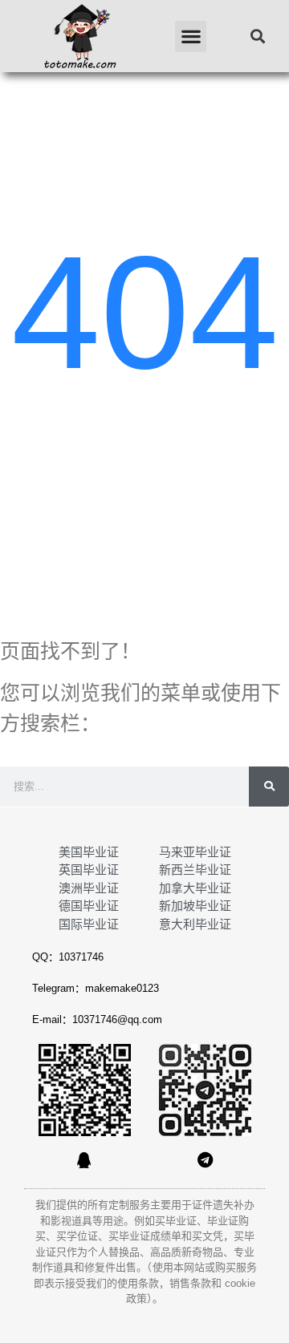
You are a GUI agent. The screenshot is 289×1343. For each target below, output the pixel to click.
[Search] (269, 787)
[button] (190, 36)
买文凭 (207, 1236)
